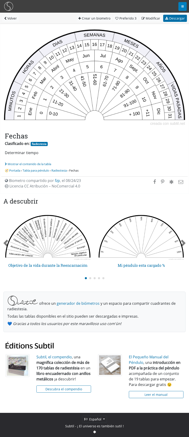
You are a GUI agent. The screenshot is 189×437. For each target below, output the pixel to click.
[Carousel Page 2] (90, 278)
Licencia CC (44, 186)
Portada (14, 170)
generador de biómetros (78, 303)
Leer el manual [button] (156, 394)
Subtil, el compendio (54, 356)
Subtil (69, 426)
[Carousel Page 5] (103, 278)
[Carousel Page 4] (99, 278)
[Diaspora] (171, 181)
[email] (180, 181)
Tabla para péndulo (36, 170)
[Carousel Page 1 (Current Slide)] (86, 278)
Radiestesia (39, 144)
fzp (57, 180)
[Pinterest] (162, 181)
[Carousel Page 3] (95, 278)
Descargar (176, 18)
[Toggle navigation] (182, 6)
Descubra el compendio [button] (63, 389)
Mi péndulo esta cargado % (141, 265)
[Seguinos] (94, 432)
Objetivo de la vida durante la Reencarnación (47, 265)
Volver (11, 18)
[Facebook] (154, 181)
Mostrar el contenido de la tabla (29, 164)
